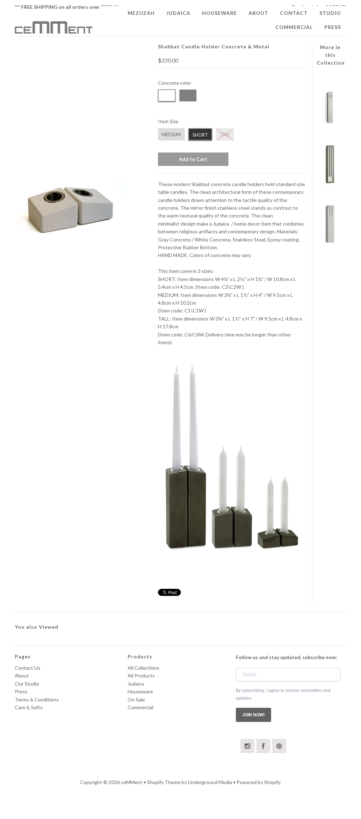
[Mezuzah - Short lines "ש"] (330, 242)
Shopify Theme (163, 782)
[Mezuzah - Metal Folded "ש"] (330, 123)
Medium (171, 134)
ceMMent (132, 782)
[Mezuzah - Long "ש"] (330, 183)
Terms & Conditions (37, 700)
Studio (330, 13)
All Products (141, 675)
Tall (225, 134)
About (258, 13)
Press (332, 27)
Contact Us (27, 668)
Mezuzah (141, 13)
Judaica (178, 13)
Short (200, 135)
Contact (294, 13)
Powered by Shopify (259, 782)
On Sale (136, 700)
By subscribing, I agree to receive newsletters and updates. (283, 694)
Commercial (294, 27)
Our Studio (27, 684)
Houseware (219, 13)
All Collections (143, 668)
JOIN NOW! (253, 714)
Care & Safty (29, 707)
